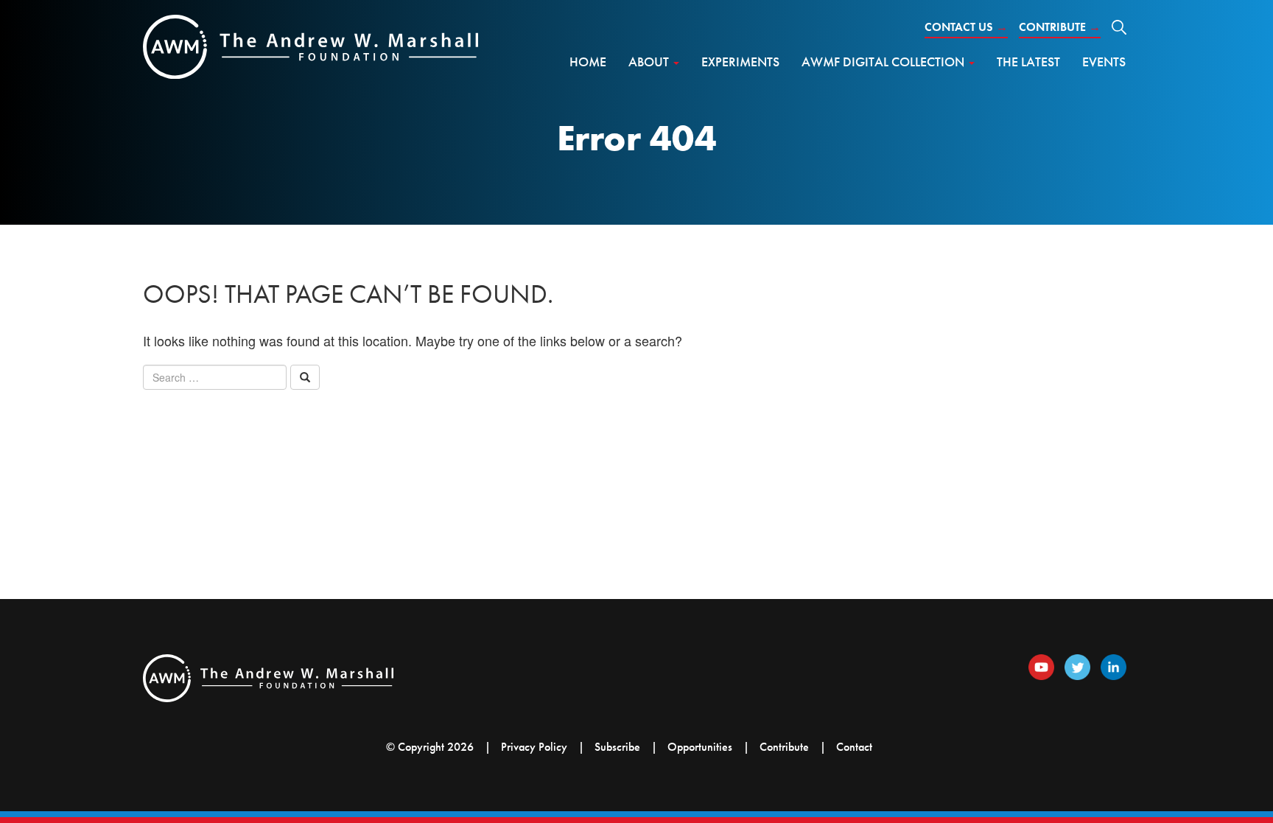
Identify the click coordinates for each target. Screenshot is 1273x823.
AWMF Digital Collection (884, 61)
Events (1104, 61)
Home (587, 61)
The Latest (1028, 61)
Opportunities (699, 746)
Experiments (740, 61)
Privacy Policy (534, 746)
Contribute (1060, 27)
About (650, 61)
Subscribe (617, 746)
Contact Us (966, 27)
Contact (854, 746)
